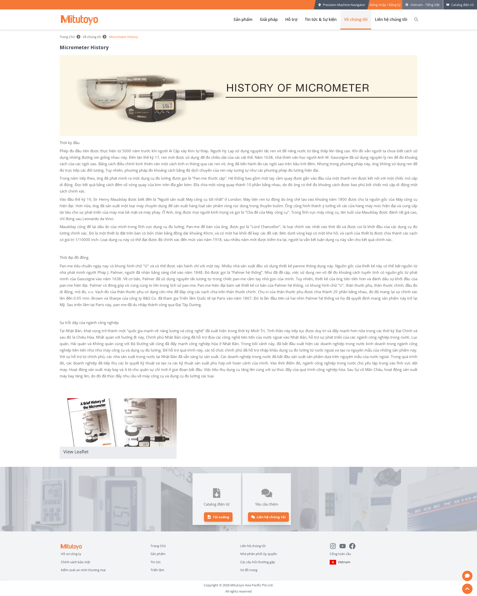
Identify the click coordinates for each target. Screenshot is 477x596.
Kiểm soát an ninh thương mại (83, 570)
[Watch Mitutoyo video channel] (344, 545)
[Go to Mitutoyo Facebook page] (354, 545)
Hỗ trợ (291, 19)
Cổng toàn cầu (340, 554)
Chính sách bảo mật (75, 562)
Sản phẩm (243, 19)
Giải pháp (269, 19)
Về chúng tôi (355, 19)
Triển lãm (157, 570)
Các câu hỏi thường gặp (257, 562)
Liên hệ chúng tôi (391, 19)
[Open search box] (416, 19)
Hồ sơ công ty (71, 554)
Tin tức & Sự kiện (321, 19)
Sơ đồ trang (248, 570)
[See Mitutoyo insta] (334, 545)
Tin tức (156, 562)
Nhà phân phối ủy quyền (258, 554)
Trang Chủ (67, 37)
